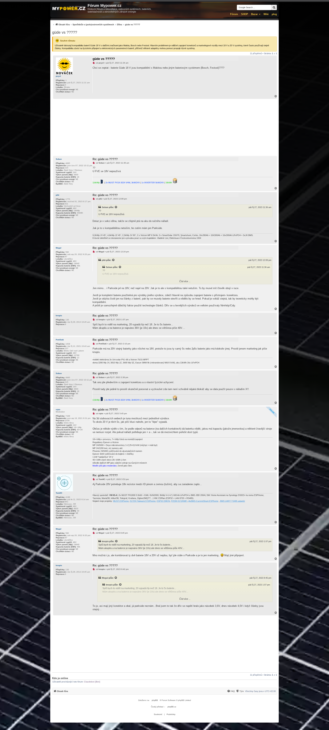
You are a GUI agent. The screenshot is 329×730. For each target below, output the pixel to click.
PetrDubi (60, 340)
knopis (59, 316)
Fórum (234, 14)
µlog (274, 14)
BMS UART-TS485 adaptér (232, 501)
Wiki (266, 14)
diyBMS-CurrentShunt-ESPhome (203, 501)
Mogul (58, 248)
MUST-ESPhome (121, 501)
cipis (58, 409)
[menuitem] (96, 24)
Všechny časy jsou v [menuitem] (260, 691)
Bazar (254, 14)
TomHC (59, 493)
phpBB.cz (172, 707)
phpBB (155, 700)
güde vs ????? (64, 32)
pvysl (58, 76)
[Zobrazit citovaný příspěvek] (116, 207)
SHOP (244, 14)
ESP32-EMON (163, 501)
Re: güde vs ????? (105, 159)
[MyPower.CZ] (69, 8)
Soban (59, 159)
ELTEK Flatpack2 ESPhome (143, 501)
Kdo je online (60, 678)
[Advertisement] (164, 127)
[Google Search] (274, 7)
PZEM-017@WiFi (179, 501)
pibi (57, 195)
